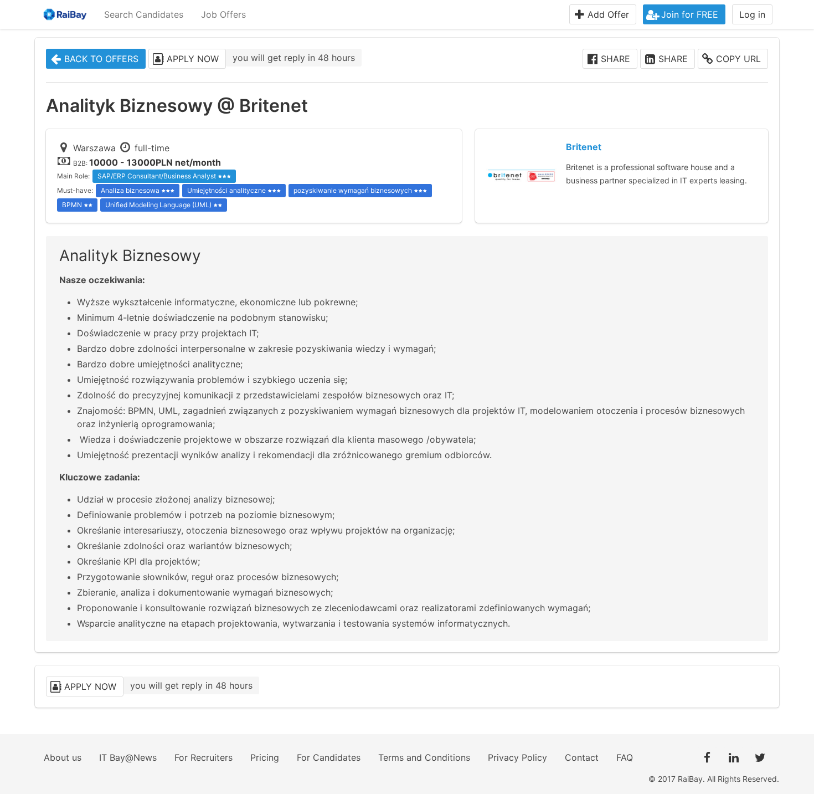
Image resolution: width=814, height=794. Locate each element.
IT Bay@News (128, 757)
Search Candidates (143, 14)
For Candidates (328, 757)
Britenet (583, 146)
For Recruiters (203, 757)
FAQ (624, 757)
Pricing (264, 757)
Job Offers (223, 14)
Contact (582, 757)
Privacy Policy (517, 757)
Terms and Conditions (424, 757)
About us (62, 757)
